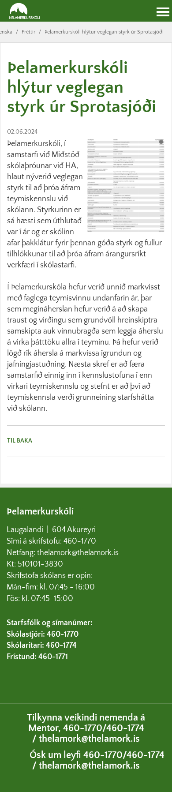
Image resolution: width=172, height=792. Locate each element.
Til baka (19, 440)
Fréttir (28, 32)
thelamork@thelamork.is (78, 552)
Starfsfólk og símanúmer (48, 623)
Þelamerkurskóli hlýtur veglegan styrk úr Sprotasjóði (104, 32)
